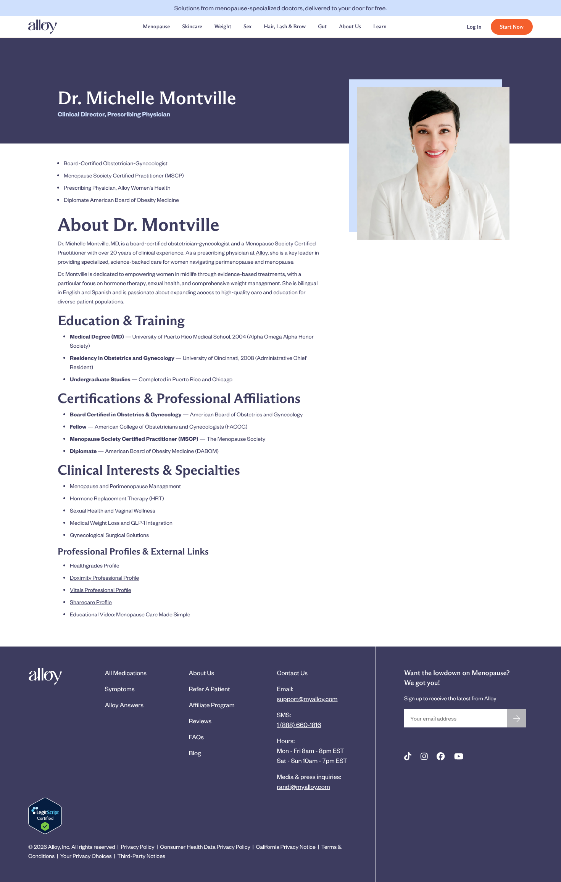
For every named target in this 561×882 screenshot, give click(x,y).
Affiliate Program (212, 705)
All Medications (126, 673)
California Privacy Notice (286, 846)
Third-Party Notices (141, 855)
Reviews (200, 721)
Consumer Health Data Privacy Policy (205, 846)
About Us (201, 673)
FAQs (196, 737)
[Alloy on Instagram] (424, 756)
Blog (195, 753)
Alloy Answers (124, 705)
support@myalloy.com (307, 699)
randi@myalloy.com (303, 786)
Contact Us (292, 673)
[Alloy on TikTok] (407, 756)
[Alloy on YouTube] (458, 756)
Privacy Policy (137, 846)
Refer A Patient (209, 689)
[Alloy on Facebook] (441, 756)
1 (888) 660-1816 (299, 725)
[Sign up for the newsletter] (516, 718)
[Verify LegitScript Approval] (45, 816)
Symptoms (120, 689)
